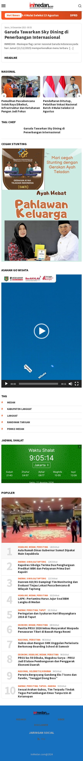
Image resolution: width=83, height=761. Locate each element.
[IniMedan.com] (41, 5)
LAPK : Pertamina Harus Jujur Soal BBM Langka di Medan (43, 600)
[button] (41, 331)
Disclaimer (41, 725)
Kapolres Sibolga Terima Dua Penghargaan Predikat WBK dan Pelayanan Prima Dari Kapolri (46, 568)
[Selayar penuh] (77, 384)
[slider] (38, 384)
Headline (23, 547)
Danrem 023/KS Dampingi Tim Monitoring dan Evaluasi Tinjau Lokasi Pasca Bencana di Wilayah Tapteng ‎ (48, 585)
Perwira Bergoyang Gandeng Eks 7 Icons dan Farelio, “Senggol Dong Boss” (47, 676)
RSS (43, 739)
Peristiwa (42, 547)
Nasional (23, 639)
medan (11, 402)
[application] (41, 331)
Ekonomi (23, 625)
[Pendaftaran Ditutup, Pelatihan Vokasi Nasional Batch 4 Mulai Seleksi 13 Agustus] (62, 86)
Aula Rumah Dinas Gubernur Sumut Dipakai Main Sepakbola (46, 552)
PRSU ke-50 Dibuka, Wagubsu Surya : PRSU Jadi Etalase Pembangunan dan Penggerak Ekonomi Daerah (46, 661)
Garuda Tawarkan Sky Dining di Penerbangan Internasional (36, 34)
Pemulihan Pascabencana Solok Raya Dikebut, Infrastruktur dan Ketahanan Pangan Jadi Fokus (20, 106)
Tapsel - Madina (47, 686)
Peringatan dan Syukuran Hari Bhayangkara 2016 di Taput (47, 615)
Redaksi (21, 719)
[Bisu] (70, 384)
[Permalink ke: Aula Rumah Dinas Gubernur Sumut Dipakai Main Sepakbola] (41, 520)
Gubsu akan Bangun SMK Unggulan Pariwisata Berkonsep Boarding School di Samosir (48, 644)
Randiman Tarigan (18, 422)
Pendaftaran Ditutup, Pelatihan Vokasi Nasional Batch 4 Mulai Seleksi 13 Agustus (60, 106)
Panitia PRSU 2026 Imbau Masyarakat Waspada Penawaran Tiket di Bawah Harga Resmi (48, 630)
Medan (32, 547)
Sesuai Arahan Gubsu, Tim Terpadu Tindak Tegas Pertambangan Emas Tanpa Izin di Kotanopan (46, 693)
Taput (42, 610)
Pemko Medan (15, 429)
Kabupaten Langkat (19, 409)
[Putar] (6, 384)
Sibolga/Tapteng (36, 561)
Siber (61, 719)
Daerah (22, 561)
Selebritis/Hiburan (40, 671)
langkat (12, 415)
